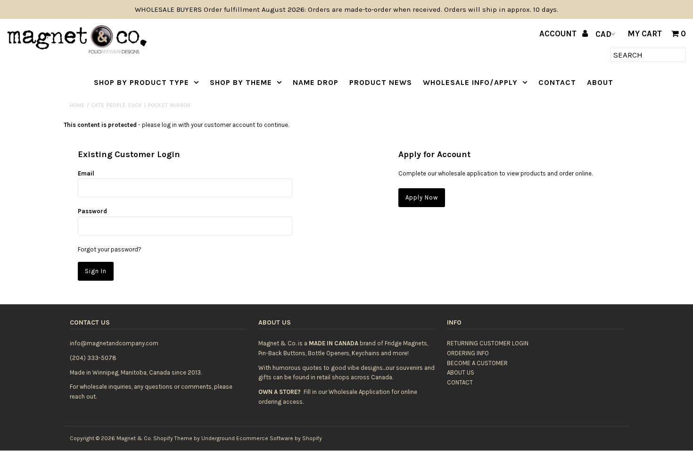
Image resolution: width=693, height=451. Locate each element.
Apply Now (421, 197)
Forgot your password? (109, 249)
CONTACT (557, 82)
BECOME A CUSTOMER (477, 363)
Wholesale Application (359, 391)
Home (77, 105)
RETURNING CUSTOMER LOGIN (487, 343)
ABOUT (600, 82)
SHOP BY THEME (241, 82)
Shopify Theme (172, 438)
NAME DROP (315, 82)
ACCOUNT (558, 33)
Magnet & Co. (134, 438)
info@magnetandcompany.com (114, 343)
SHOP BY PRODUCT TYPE (141, 82)
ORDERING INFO (468, 353)
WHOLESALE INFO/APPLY (470, 82)
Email (86, 173)
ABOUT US (460, 372)
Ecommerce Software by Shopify (279, 438)
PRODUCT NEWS (380, 82)
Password (92, 211)
